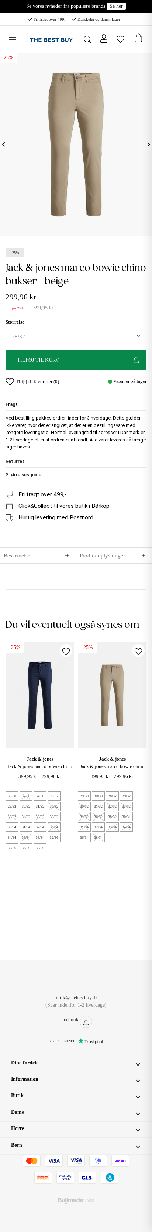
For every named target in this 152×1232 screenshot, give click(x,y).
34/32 (26, 817)
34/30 (40, 796)
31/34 (26, 827)
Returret (15, 461)
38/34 (40, 837)
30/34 (12, 827)
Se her (116, 6)
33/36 (12, 848)
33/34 (54, 827)
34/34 (12, 837)
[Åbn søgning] (87, 39)
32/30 (26, 796)
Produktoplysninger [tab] (102, 556)
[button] (76, 1064)
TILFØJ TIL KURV (38, 360)
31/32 (40, 806)
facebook (69, 1019)
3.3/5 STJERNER (62, 1041)
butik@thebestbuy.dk (76, 997)
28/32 (54, 796)
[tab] (76, 404)
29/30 (84, 796)
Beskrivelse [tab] (17, 556)
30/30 (12, 796)
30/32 (26, 806)
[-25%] (40, 695)
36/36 (40, 848)
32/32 (54, 806)
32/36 (54, 837)
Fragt (12, 404)
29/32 (12, 806)
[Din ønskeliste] (120, 38)
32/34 (40, 827)
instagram (86, 1022)
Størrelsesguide (23, 474)
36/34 (26, 837)
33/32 (12, 817)
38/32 (54, 817)
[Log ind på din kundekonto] (104, 38)
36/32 (40, 817)
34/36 (26, 848)
